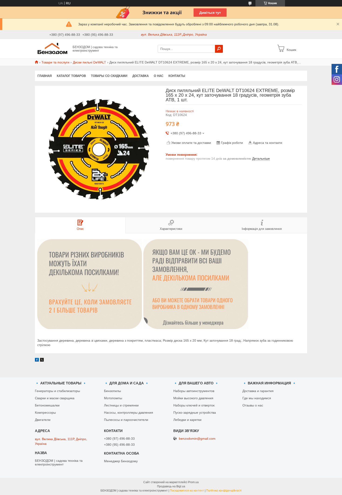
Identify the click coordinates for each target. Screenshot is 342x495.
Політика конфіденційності (224, 490)
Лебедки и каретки (187, 420)
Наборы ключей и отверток (194, 405)
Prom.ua (193, 482)
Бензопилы (112, 391)
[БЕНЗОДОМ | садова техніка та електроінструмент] (52, 48)
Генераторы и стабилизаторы (57, 391)
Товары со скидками (109, 76)
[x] (42, 360)
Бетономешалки (47, 405)
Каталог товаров (71, 76)
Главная (44, 76)
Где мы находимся (256, 398)
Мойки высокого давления (193, 398)
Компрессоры (45, 412)
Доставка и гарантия (258, 391)
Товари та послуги (55, 62)
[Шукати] (219, 49)
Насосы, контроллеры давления (128, 412)
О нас (158, 76)
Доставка (140, 76)
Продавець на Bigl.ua (171, 486)
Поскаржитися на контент (187, 490)
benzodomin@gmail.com (197, 438)
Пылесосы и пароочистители (126, 420)
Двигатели (42, 420)
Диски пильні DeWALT (89, 62)
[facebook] (37, 360)
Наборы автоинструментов (193, 391)
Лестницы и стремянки (121, 405)
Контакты (176, 76)
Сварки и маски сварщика (54, 398)
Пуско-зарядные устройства (194, 412)
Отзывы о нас (252, 405)
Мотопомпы (113, 398)
